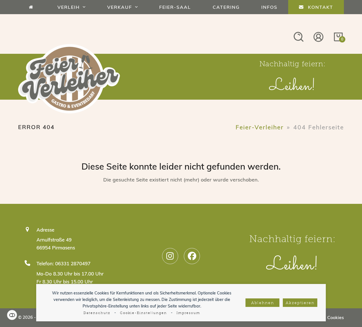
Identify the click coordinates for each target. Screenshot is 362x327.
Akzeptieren (300, 303)
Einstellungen (12, 315)
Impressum (188, 313)
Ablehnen (262, 303)
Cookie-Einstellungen (143, 313)
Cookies (335, 317)
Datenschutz (96, 313)
